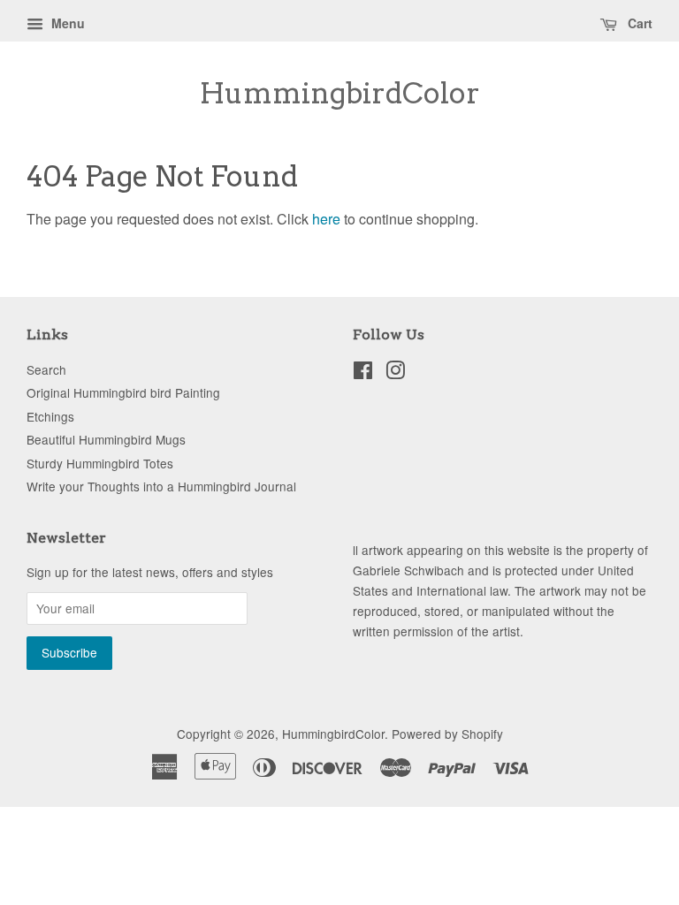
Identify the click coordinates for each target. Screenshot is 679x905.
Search (46, 369)
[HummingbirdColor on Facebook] (363, 373)
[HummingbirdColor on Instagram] (395, 373)
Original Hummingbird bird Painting (123, 392)
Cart (638, 23)
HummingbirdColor (340, 93)
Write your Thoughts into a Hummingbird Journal (161, 486)
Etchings (50, 416)
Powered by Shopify (447, 733)
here (326, 219)
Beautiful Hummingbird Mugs (106, 439)
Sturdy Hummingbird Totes (100, 463)
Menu (66, 23)
